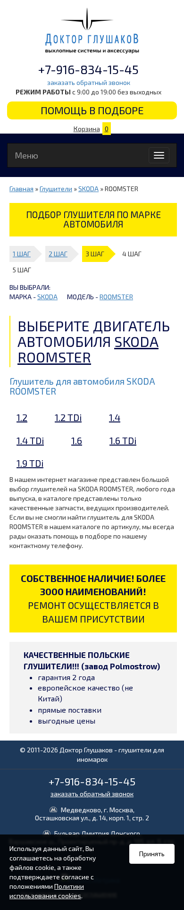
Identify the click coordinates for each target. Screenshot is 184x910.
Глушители (56, 189)
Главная (21, 189)
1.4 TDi (30, 440)
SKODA (88, 189)
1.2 (22, 417)
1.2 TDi (68, 417)
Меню (26, 155)
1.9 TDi (30, 463)
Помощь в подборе (92, 110)
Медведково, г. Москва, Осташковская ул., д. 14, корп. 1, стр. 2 (92, 814)
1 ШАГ (22, 254)
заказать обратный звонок (88, 82)
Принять (152, 854)
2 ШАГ (58, 254)
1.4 (114, 417)
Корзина (91, 129)
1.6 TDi (122, 440)
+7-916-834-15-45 (88, 69)
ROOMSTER (116, 297)
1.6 (76, 440)
